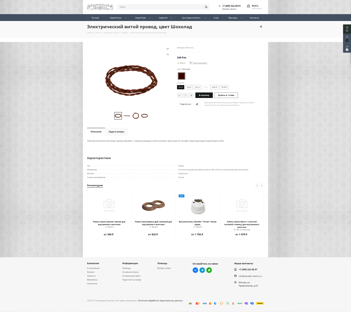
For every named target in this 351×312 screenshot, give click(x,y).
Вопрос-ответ (164, 268)
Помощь (126, 268)
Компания (93, 263)
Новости (91, 275)
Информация (130, 263)
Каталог (91, 272)
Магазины (92, 279)
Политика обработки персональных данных (160, 300)
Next (261, 185)
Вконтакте (195, 270)
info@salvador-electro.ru (250, 276)
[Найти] (206, 7)
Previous (257, 185)
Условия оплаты (130, 272)
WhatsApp (209, 270)
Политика (92, 283)
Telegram (202, 270)
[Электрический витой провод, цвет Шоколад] (131, 80)
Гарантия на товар (131, 279)
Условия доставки (131, 275)
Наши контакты (243, 263)
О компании (93, 268)
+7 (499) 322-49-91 (231, 5)
